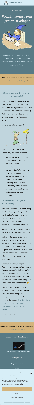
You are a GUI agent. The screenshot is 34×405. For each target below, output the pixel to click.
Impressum (27, 402)
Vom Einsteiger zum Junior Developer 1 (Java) (18, 351)
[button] (31, 373)
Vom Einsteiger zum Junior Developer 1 (17, 81)
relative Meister (18, 10)
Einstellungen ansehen (17, 397)
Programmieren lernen (17, 364)
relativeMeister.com (15, 3)
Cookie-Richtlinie (8, 402)
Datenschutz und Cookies (18, 402)
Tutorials (17, 368)
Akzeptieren (17, 389)
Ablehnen (17, 393)
